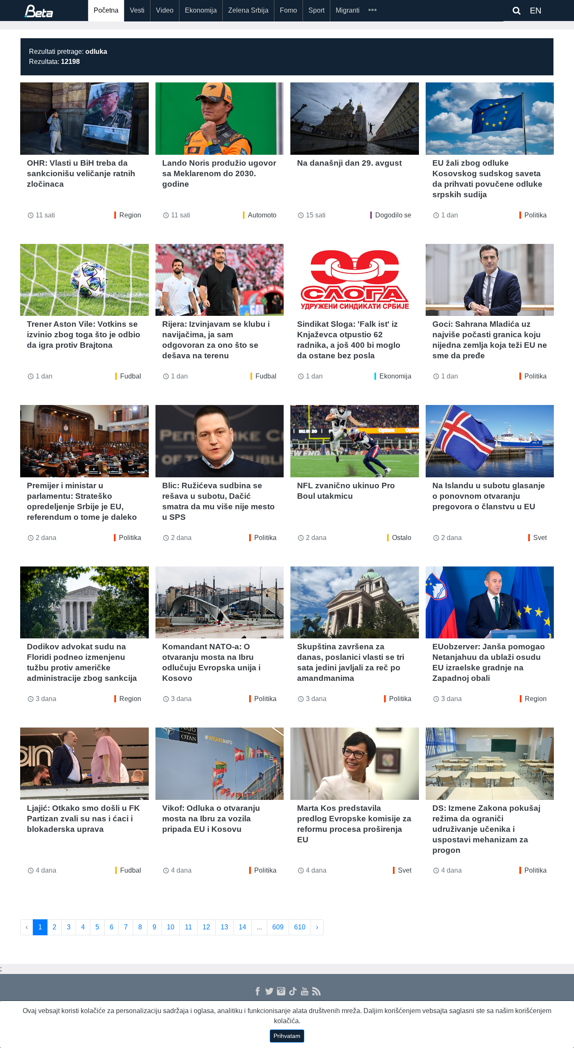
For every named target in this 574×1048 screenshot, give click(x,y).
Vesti (137, 10)
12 (206, 927)
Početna (106, 10)
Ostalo (401, 537)
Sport (316, 10)
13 (224, 927)
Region (130, 215)
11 (188, 927)
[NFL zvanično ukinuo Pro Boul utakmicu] (354, 441)
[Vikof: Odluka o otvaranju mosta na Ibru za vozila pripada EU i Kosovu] (219, 764)
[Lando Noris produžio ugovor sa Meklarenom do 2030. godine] (219, 118)
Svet (540, 537)
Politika (535, 215)
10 (170, 927)
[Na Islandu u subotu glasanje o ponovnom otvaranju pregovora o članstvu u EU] (490, 441)
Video (165, 10)
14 (242, 927)
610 (299, 927)
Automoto (262, 215)
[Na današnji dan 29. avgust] (354, 118)
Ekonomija (201, 10)
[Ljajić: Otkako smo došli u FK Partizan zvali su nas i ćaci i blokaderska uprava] (84, 764)
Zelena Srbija (248, 10)
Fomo (288, 10)
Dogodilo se (393, 215)
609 (278, 927)
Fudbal (130, 376)
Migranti (348, 10)
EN (535, 10)
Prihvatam (287, 1035)
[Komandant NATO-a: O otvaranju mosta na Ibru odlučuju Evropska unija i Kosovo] (219, 602)
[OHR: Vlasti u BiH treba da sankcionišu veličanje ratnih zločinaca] (84, 118)
